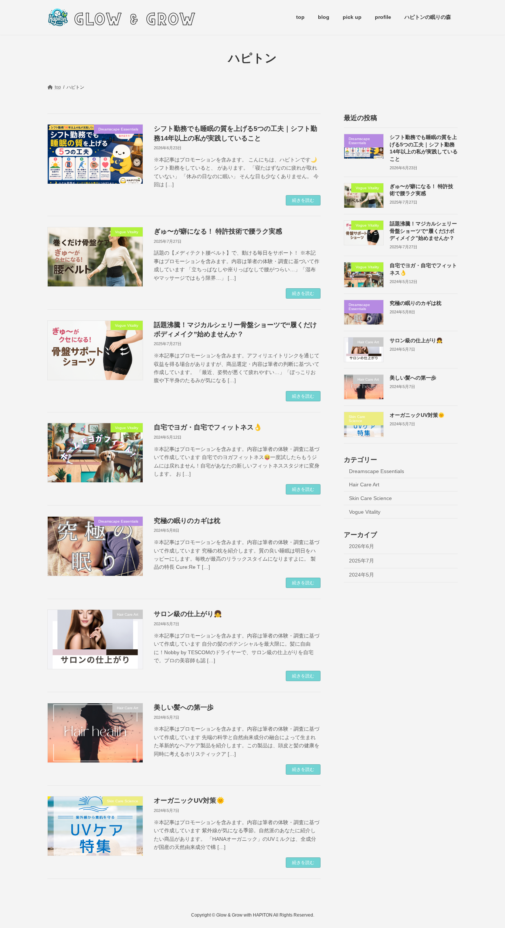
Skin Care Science (370, 498)
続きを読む (303, 200)
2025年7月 (361, 560)
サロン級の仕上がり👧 (188, 614)
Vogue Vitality (364, 511)
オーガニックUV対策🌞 (189, 800)
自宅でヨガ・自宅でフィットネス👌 (208, 427)
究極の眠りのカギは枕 (187, 520)
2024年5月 (361, 575)
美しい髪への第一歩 (184, 707)
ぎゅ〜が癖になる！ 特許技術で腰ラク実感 (218, 231)
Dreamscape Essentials (376, 471)
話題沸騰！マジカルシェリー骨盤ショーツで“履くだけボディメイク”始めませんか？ (423, 231)
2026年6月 (361, 546)
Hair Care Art (364, 484)
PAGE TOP (486, 893)
